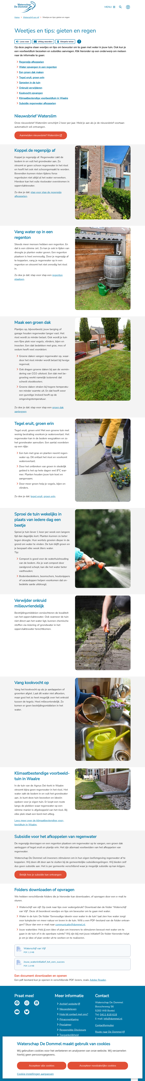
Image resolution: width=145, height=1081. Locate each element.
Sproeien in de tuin (29, 82)
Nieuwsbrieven (67, 1009)
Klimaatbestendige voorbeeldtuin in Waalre (43, 98)
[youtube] (17, 1011)
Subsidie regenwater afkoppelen (37, 103)
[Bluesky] (26, 1011)
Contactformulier (104, 1025)
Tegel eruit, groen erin (31, 77)
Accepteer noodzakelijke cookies (97, 1065)
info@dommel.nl (113, 1018)
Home (17, 17)
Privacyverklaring (69, 1019)
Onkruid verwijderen (30, 87)
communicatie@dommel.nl (70, 924)
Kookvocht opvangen (31, 93)
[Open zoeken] (120, 7)
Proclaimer (65, 1024)
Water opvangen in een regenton (38, 67)
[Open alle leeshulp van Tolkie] (79, 42)
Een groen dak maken (31, 72)
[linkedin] (36, 1003)
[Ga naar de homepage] (25, 7)
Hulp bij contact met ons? (73, 1014)
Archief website (68, 1004)
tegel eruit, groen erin (43, 496)
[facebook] (17, 1003)
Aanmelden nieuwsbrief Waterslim (39, 135)
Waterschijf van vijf (31, 17)
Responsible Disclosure (72, 1030)
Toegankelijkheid (69, 1035)
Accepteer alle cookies (41, 1065)
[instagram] (26, 1003)
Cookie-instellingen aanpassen (35, 1074)
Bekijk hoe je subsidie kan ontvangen (40, 874)
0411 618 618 (108, 1014)
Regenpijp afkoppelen (31, 62)
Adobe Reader (98, 980)
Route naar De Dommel (108, 1032)
